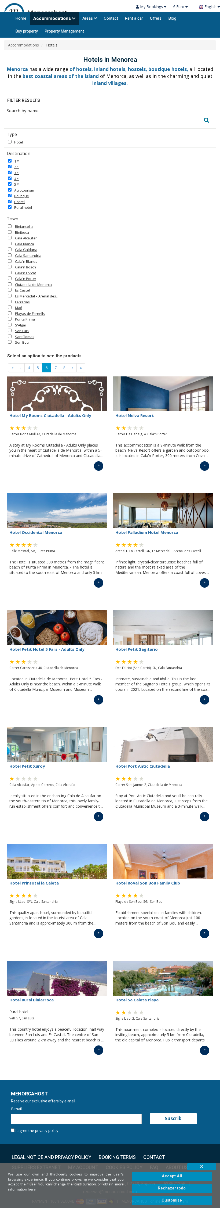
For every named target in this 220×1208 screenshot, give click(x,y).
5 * (16, 184)
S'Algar (20, 325)
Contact (111, 18)
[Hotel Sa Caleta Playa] (163, 978)
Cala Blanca (24, 244)
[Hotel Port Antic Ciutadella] (163, 744)
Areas (87, 18)
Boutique (21, 195)
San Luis (22, 330)
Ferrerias (22, 302)
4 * (16, 178)
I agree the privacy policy (36, 1130)
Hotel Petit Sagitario (136, 649)
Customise (172, 1200)
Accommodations (52, 18)
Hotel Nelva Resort (134, 415)
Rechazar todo (172, 1188)
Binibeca (22, 232)
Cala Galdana (26, 249)
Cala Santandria (28, 255)
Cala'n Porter (25, 278)
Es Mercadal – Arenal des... (36, 296)
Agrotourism (24, 190)
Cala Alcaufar (26, 238)
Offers (156, 18)
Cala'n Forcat (25, 273)
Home (21, 18)
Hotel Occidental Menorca (35, 532)
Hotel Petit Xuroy (27, 766)
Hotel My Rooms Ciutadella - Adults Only (50, 415)
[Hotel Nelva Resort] (163, 393)
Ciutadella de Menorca (33, 284)
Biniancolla (24, 226)
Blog (172, 18)
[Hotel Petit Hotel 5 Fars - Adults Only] (57, 627)
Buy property (27, 31)
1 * (16, 161)
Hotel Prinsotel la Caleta (34, 883)
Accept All (172, 1176)
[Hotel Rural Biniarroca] (57, 978)
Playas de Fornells (30, 313)
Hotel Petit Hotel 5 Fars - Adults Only (47, 649)
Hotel (18, 142)
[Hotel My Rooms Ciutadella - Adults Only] (57, 393)
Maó (18, 307)
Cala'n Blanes (26, 261)
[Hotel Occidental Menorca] (57, 510)
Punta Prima (25, 319)
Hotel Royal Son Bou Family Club (147, 883)
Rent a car (134, 18)
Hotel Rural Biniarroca (31, 999)
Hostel (19, 201)
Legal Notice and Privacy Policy (51, 1157)
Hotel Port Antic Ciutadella (142, 766)
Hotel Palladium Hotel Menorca (146, 532)
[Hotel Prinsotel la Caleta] (57, 861)
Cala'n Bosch (25, 267)
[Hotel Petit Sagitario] (163, 627)
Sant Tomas (24, 336)
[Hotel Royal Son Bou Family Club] (163, 861)
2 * (16, 166)
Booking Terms (117, 1157)
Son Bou (22, 342)
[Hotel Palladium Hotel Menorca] (163, 510)
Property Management (64, 31)
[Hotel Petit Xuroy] (57, 744)
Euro (179, 6)
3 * (16, 172)
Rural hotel (23, 207)
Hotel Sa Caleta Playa (137, 999)
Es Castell (23, 290)
